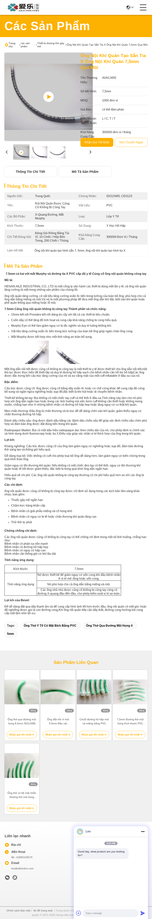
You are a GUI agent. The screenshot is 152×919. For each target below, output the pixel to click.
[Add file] (78, 913)
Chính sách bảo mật (18, 910)
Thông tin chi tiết (30, 172)
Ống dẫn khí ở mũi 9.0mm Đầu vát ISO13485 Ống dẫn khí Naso (58, 721)
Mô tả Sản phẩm (85, 172)
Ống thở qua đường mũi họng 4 (109, 625)
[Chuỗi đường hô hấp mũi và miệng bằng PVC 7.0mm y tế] (94, 691)
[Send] (143, 913)
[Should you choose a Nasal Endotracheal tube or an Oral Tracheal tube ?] (48, 96)
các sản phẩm (25, 45)
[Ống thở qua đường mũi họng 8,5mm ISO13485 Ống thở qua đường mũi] (21, 691)
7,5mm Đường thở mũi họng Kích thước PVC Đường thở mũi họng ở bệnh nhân (130, 721)
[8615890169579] (14, 878)
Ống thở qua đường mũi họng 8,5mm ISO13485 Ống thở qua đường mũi (22, 721)
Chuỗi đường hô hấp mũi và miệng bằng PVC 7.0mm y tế (94, 721)
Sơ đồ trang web (43, 910)
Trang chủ (12, 45)
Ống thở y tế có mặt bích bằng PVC (50, 625)
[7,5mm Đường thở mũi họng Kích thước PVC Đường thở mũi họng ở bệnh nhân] (130, 691)
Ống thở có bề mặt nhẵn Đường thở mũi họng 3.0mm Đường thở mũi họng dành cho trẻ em (21, 795)
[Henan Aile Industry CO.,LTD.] (24, 7)
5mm (10, 633)
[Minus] (143, 831)
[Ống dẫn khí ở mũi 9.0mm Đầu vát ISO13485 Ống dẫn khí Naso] (58, 691)
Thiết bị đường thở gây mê (50, 45)
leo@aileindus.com (22, 868)
